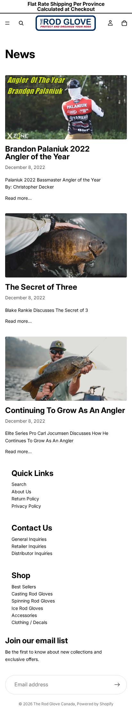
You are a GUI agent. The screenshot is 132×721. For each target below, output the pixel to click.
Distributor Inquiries (32, 553)
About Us (21, 491)
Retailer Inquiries (29, 546)
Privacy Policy (26, 506)
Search (19, 484)
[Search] (21, 23)
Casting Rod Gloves (32, 593)
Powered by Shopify (95, 703)
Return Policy (25, 498)
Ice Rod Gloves (27, 608)
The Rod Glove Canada (54, 703)
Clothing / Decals (29, 622)
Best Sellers (24, 586)
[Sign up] (117, 684)
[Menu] (7, 23)
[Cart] (124, 23)
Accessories (24, 615)
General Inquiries (29, 539)
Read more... (18, 198)
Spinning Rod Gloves (33, 600)
